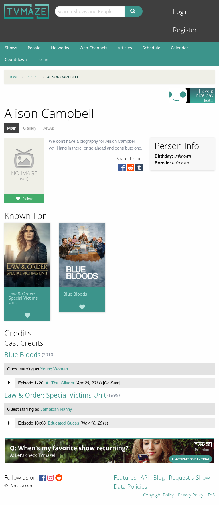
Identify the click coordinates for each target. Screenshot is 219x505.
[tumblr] (139, 169)
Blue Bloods (75, 294)
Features (125, 478)
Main (11, 128)
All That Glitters (60, 383)
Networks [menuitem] (60, 47)
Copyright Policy (158, 495)
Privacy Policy (190, 495)
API (145, 478)
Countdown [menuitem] (16, 59)
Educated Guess (63, 423)
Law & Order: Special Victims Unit (23, 298)
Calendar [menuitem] (179, 47)
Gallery (29, 128)
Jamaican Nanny (56, 409)
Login (181, 12)
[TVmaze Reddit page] (59, 478)
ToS (211, 495)
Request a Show (189, 478)
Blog (159, 478)
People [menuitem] (34, 47)
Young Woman (54, 369)
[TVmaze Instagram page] (50, 478)
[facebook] (122, 169)
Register (185, 30)
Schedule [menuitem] (151, 47)
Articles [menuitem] (125, 47)
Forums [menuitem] (44, 59)
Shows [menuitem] (11, 47)
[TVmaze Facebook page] (42, 478)
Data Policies (130, 487)
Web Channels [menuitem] (93, 47)
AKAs (48, 128)
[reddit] (130, 169)
